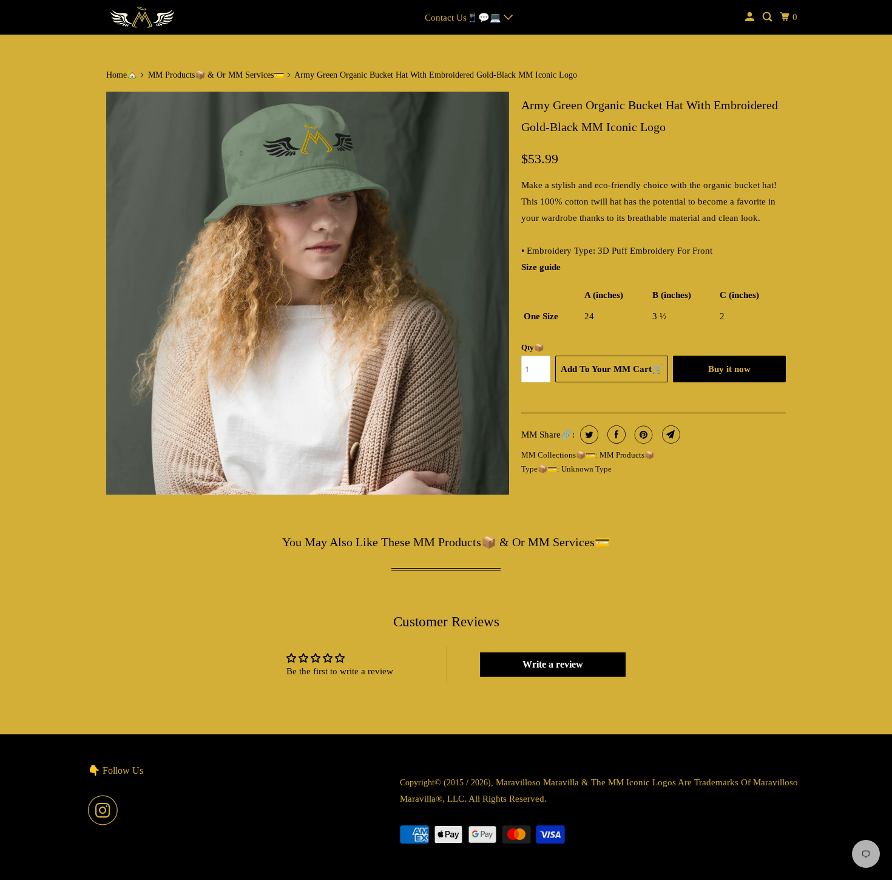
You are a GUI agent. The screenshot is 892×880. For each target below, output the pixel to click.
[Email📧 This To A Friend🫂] (669, 434)
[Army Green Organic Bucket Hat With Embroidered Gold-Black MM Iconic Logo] (307, 293)
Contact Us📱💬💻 (464, 17)
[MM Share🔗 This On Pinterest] (642, 434)
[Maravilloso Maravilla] (142, 17)
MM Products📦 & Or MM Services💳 (216, 75)
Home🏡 (121, 75)
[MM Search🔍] (768, 17)
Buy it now (729, 369)
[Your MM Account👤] (751, 17)
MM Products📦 (627, 454)
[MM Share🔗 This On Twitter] (587, 434)
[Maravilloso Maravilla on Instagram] (106, 810)
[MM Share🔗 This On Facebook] (615, 434)
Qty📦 (532, 347)
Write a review (552, 664)
